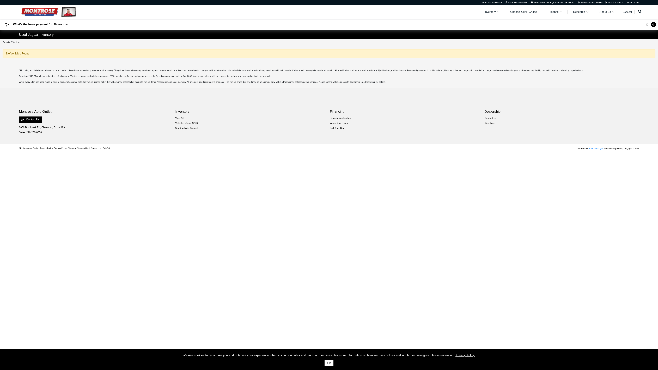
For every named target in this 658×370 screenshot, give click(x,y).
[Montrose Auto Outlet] (48, 11)
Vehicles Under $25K (186, 123)
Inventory (182, 111)
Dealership (492, 111)
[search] (640, 12)
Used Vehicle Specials (187, 128)
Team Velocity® (595, 148)
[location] (532, 2)
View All (179, 118)
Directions (489, 123)
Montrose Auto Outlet (28, 148)
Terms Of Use (60, 148)
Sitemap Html (83, 148)
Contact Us (32, 119)
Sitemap (72, 148)
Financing (337, 111)
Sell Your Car (337, 128)
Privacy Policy (46, 148)
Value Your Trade (339, 123)
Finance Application (340, 118)
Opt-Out (106, 148)
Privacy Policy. (465, 355)
